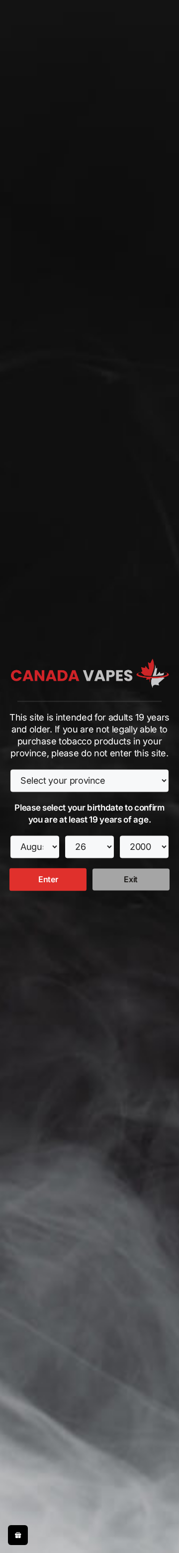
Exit (131, 879)
